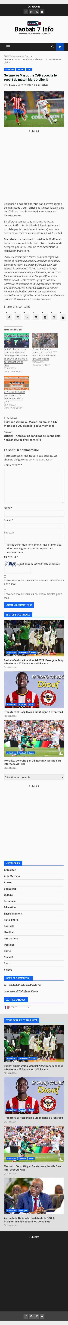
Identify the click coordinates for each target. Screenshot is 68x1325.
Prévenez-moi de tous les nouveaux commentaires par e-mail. (34, 582)
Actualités (9, 69)
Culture (8, 894)
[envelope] (36, 317)
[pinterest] (45, 317)
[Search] (52, 47)
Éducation (10, 907)
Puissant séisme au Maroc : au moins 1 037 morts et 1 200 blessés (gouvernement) (44, 354)
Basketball (23, 652)
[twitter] (18, 317)
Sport (29, 69)
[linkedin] (27, 317)
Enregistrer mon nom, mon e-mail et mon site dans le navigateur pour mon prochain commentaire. (34, 548)
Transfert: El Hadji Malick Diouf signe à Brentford (34, 689)
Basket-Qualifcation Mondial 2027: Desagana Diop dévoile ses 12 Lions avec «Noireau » (34, 638)
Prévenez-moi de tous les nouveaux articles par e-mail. (33, 596)
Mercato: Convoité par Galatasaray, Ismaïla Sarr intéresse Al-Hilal (34, 738)
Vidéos (8, 969)
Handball (9, 932)
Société (8, 957)
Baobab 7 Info (34, 29)
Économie (10, 901)
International (11, 938)
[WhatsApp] (54, 317)
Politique (9, 944)
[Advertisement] (34, 167)
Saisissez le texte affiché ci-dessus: (40, 563)
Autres (8, 882)
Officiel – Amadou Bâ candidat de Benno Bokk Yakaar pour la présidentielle (32, 435)
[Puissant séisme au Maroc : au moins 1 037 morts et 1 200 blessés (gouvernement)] (45, 340)
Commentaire (13, 465)
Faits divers (11, 919)
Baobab (13, 85)
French (13, 1007)
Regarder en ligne (60, 47)
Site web (9, 532)
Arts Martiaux (12, 876)
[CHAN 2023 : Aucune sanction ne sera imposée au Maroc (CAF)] (16, 383)
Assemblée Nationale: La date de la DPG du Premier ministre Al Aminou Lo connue (34, 1196)
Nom (8, 508)
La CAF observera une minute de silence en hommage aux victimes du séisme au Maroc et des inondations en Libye (16, 357)
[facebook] (9, 317)
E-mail (8, 520)
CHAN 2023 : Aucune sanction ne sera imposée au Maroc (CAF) (14, 396)
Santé (7, 951)
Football (20, 69)
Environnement (13, 913)
